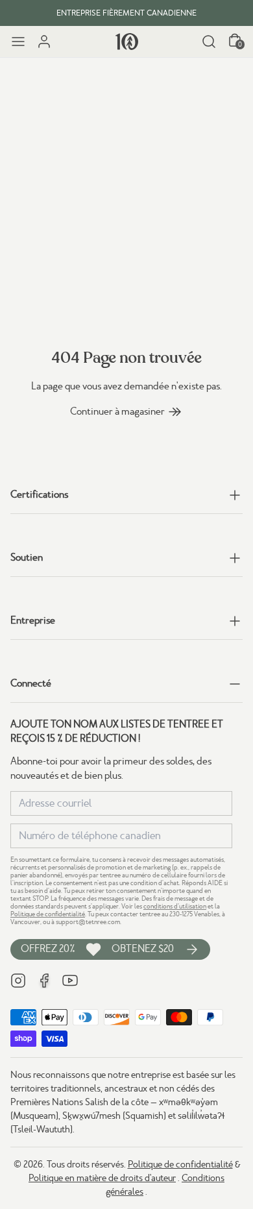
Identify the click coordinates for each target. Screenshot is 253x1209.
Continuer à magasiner (117, 411)
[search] (209, 41)
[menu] (18, 41)
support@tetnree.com (88, 922)
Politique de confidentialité (47, 914)
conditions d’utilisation (174, 906)
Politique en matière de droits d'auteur (102, 1178)
